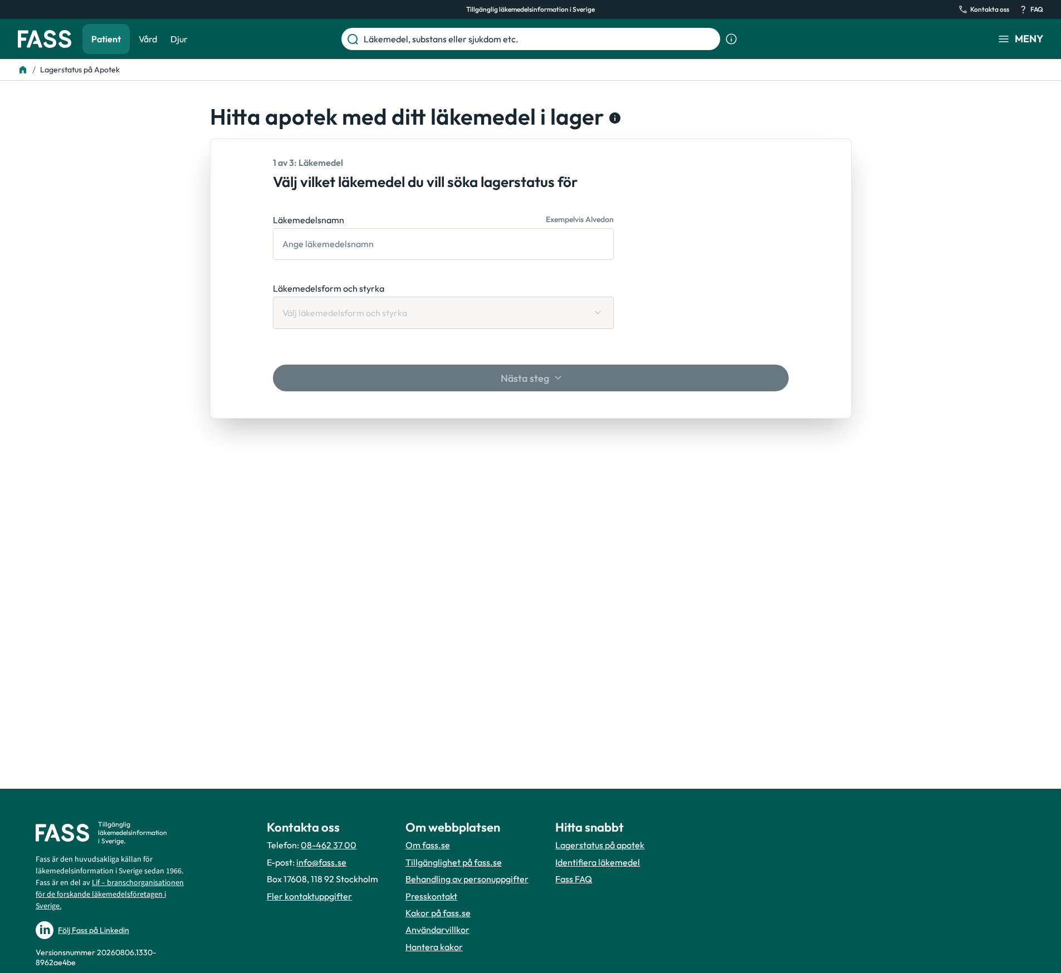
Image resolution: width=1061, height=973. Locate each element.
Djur (179, 39)
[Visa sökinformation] (731, 39)
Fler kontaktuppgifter (309, 896)
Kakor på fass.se (438, 912)
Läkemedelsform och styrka (328, 288)
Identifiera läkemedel (597, 862)
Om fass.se (427, 845)
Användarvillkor (437, 929)
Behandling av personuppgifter (467, 878)
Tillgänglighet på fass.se (453, 862)
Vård (148, 39)
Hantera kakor (434, 946)
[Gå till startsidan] (44, 39)
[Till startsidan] (23, 70)
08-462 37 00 (328, 845)
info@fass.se (321, 862)
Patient (106, 39)
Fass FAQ (573, 878)
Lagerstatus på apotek (599, 845)
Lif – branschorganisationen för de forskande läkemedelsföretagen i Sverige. (110, 894)
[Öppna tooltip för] (613, 118)
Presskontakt (431, 896)
